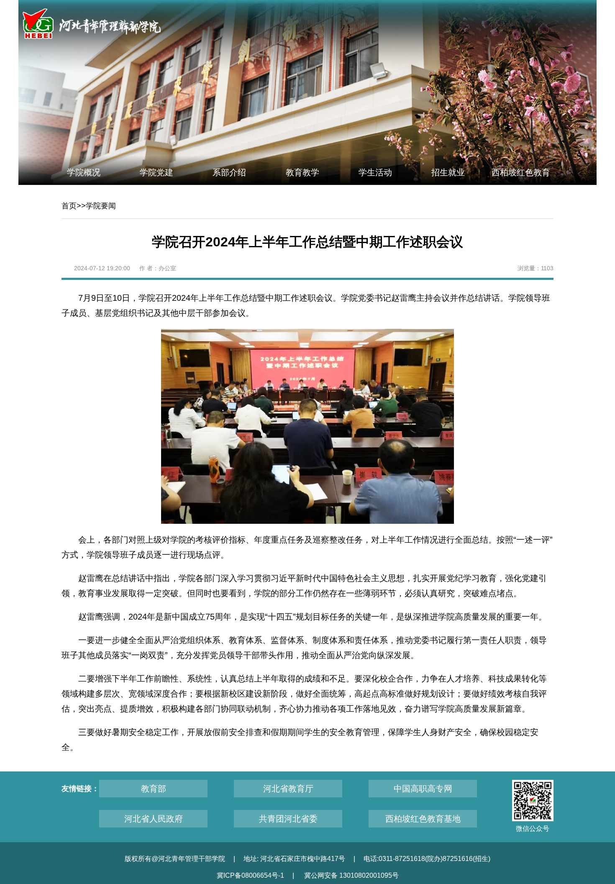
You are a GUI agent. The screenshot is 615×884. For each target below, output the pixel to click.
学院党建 (156, 172)
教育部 (153, 788)
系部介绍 (229, 172)
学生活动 (375, 172)
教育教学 (302, 172)
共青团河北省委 (288, 818)
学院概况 (83, 172)
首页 (69, 206)
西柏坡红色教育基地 (423, 818)
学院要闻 (101, 206)
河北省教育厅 (288, 788)
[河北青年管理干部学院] (92, 23)
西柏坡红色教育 (521, 172)
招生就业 (448, 172)
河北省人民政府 (153, 818)
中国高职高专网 (423, 788)
